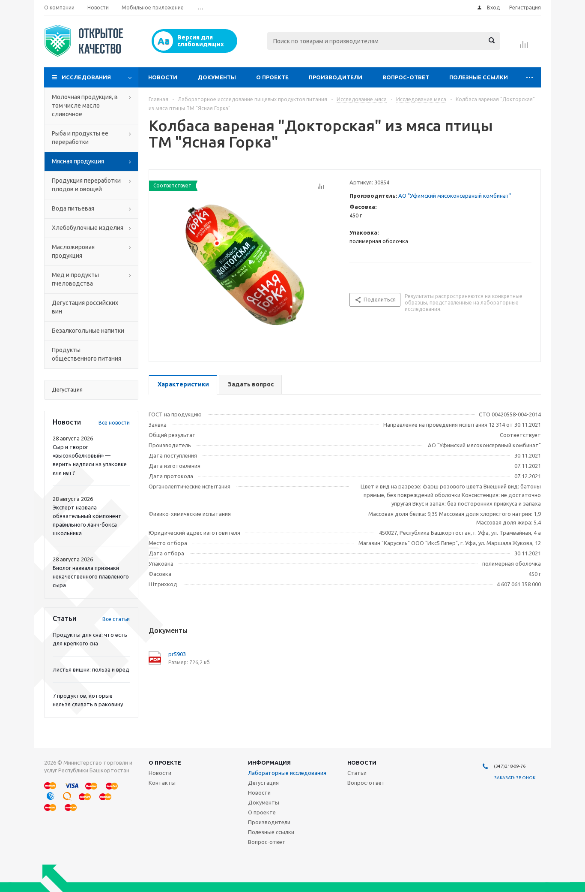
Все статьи (116, 619)
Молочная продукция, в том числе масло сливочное (85, 105)
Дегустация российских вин (85, 307)
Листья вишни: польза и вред (91, 669)
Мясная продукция (78, 161)
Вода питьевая (73, 208)
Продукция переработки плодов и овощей (86, 185)
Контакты (162, 783)
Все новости (114, 422)
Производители (335, 77)
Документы (216, 77)
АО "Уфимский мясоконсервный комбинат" (454, 196)
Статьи (357, 773)
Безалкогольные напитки (88, 330)
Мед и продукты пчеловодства (75, 279)
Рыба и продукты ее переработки (80, 137)
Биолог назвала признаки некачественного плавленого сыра (91, 576)
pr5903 (177, 654)
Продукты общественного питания (86, 354)
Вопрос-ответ (405, 77)
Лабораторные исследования (287, 773)
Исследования (86, 77)
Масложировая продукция (73, 251)
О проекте (272, 77)
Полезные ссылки (478, 77)
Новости (162, 77)
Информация (269, 762)
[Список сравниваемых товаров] (524, 47)
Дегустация (263, 783)
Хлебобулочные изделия (87, 227)
